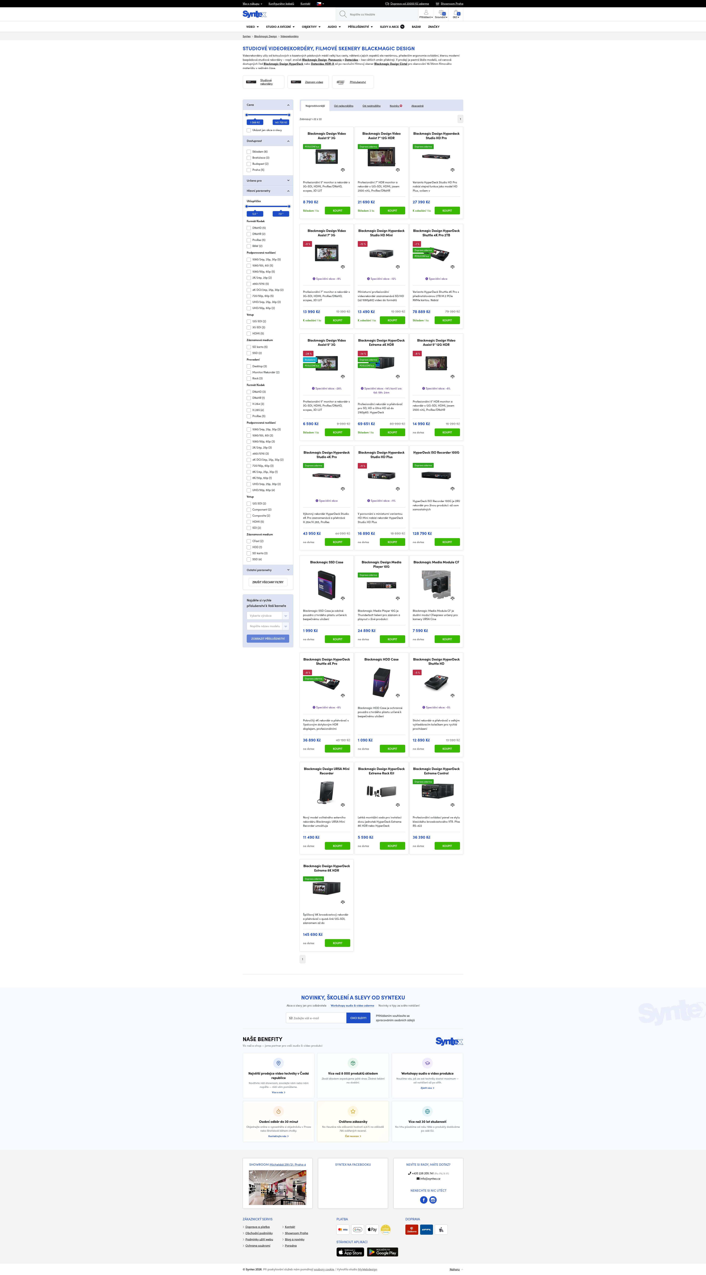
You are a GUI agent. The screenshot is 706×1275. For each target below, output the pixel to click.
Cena (250, 105)
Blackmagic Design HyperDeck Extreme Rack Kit (381, 771)
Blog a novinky (294, 1239)
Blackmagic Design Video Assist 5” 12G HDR (436, 342)
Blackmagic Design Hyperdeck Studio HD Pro (436, 135)
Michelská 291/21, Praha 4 (288, 1164)
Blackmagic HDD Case (381, 659)
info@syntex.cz (430, 1178)
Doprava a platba (257, 1227)
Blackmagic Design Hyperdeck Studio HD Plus (381, 454)
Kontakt (305, 3)
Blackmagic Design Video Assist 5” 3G (327, 135)
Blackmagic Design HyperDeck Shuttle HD (436, 661)
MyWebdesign (367, 1269)
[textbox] (261, 615)
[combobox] (268, 616)
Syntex (247, 36)
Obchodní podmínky (259, 1233)
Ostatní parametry (259, 570)
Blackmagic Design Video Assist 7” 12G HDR (381, 135)
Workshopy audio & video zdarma (352, 1005)
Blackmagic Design (265, 36)
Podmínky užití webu (259, 1239)
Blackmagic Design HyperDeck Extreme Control (436, 771)
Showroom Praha (296, 1233)
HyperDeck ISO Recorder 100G (436, 452)
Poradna (291, 1245)
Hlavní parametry (258, 190)
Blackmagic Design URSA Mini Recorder (327, 771)
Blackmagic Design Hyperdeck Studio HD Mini (381, 232)
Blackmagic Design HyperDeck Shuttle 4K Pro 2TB (436, 232)
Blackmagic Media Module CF (436, 562)
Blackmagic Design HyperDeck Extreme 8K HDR (326, 868)
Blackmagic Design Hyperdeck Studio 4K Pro (327, 454)
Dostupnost (254, 141)
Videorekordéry (290, 36)
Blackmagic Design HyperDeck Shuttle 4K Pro (326, 661)
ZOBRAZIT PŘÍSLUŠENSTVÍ (268, 639)
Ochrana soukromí (257, 1245)
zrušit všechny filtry (268, 582)
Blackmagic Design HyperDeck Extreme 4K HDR (381, 342)
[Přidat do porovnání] (343, 169)
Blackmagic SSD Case (326, 562)
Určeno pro (254, 180)
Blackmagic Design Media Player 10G (381, 564)
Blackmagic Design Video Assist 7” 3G (327, 232)
